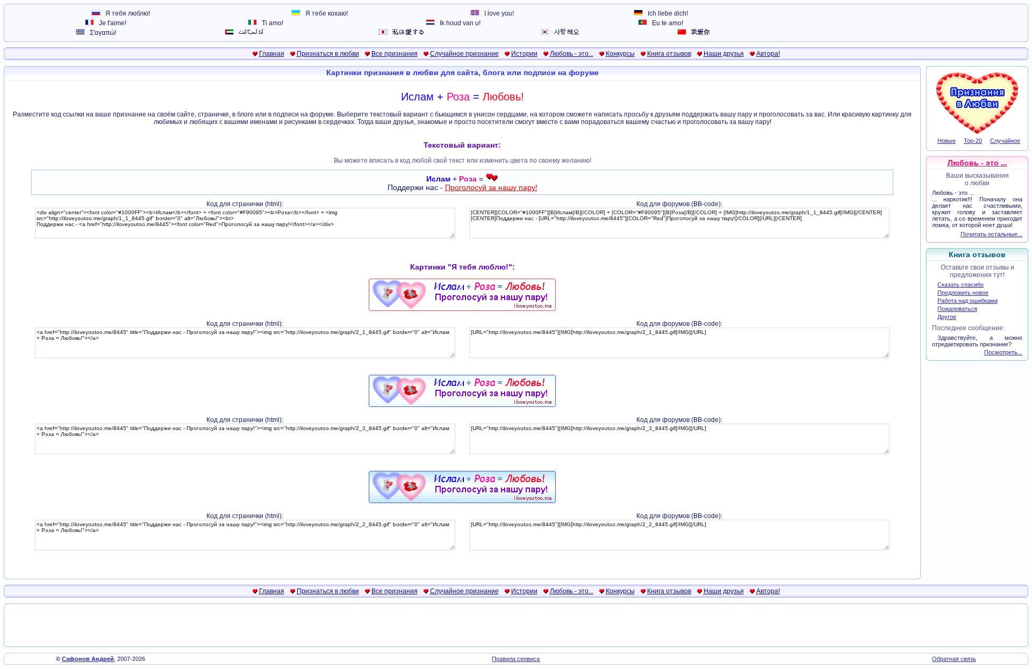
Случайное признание (464, 53)
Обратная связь (954, 659)
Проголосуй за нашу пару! (491, 187)
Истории (524, 53)
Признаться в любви (328, 53)
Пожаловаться (957, 309)
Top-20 (973, 140)
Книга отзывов (669, 53)
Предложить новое (962, 292)
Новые (946, 140)
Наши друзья (724, 53)
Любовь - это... (571, 53)
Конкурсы (620, 53)
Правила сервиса (516, 659)
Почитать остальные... (991, 234)
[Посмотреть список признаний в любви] (977, 133)
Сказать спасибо (960, 284)
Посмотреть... (1003, 352)
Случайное (1005, 140)
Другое (946, 317)
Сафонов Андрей (88, 659)
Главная (271, 53)
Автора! (768, 53)
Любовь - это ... (977, 162)
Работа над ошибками (967, 300)
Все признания (394, 53)
